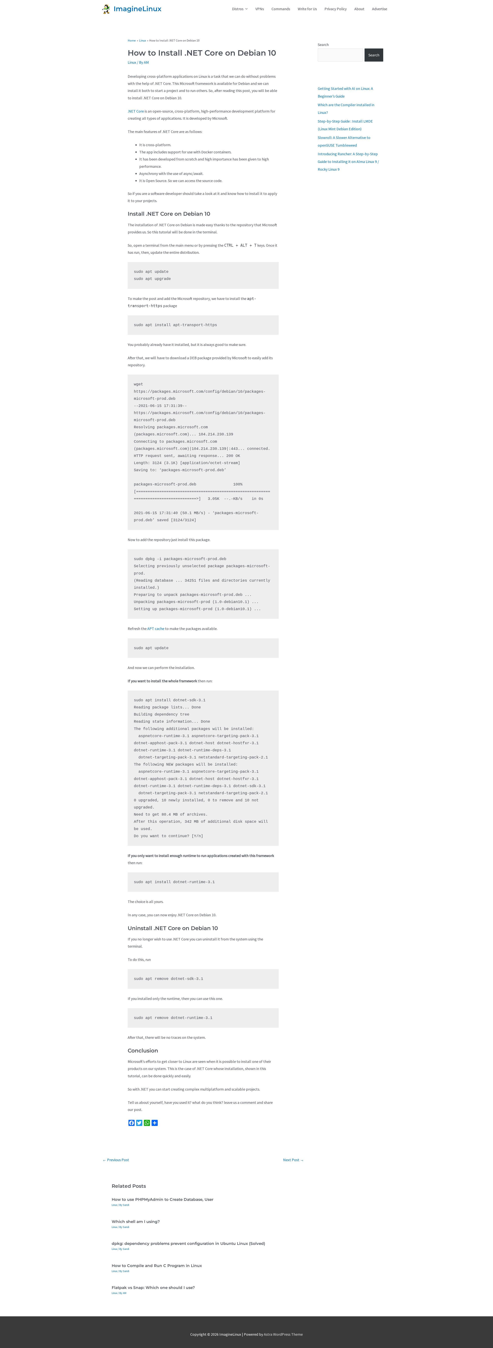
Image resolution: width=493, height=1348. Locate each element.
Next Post (293, 1159)
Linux (132, 62)
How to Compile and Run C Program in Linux (157, 1265)
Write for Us (307, 8)
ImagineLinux (137, 9)
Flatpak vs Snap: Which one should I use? (153, 1287)
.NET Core (136, 111)
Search (323, 44)
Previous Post (115, 1159)
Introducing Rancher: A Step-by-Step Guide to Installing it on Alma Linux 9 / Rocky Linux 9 (348, 161)
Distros (237, 8)
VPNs (259, 8)
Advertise (379, 8)
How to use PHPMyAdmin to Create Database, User (162, 1199)
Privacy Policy (335, 8)
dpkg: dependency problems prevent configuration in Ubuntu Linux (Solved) (188, 1243)
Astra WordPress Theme (283, 1334)
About (359, 8)
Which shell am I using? (136, 1221)
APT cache (155, 628)
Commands (281, 8)
